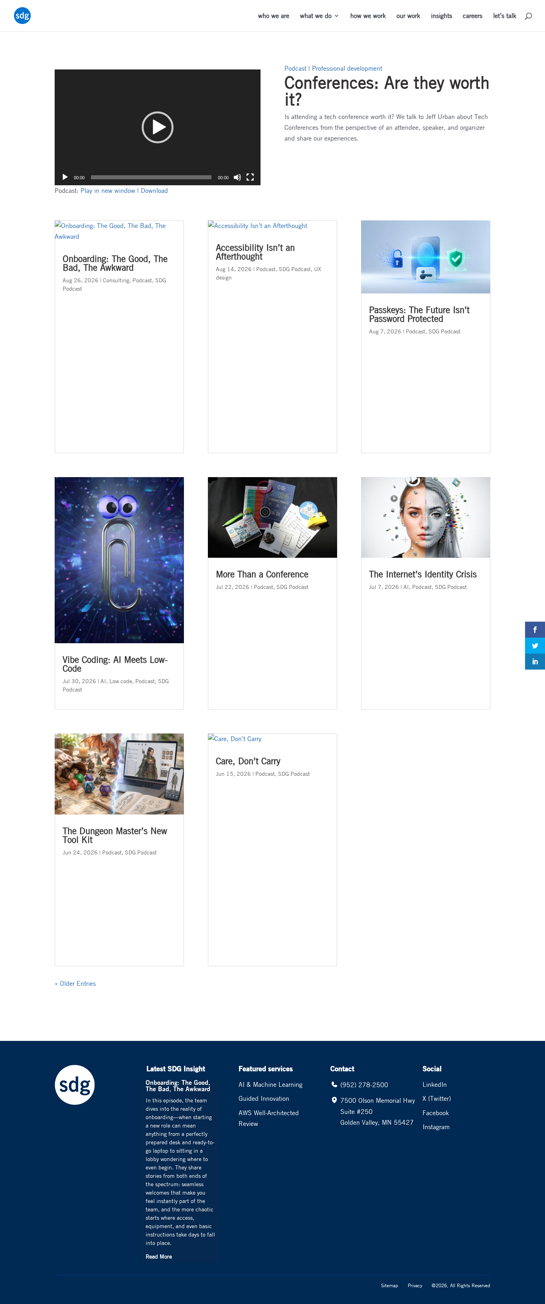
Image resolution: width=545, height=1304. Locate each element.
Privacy (415, 1285)
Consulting (116, 279)
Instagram (436, 1127)
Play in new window (108, 190)
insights (441, 16)
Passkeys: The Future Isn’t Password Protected (419, 314)
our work (408, 16)
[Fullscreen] (250, 177)
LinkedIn (435, 1084)
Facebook (436, 1113)
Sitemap (389, 1285)
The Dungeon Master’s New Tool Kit (115, 835)
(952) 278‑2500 (364, 1085)
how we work (368, 16)
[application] (158, 127)
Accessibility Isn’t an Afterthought (255, 252)
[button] (158, 127)
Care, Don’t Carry (248, 761)
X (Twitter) (437, 1098)
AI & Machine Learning (270, 1084)
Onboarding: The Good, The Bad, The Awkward (115, 263)
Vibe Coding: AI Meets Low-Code (115, 664)
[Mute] (237, 177)
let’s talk (504, 16)
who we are (273, 16)
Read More (159, 1256)
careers (472, 16)
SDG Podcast (141, 852)
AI (103, 680)
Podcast (295, 68)
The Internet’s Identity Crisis (423, 574)
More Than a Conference (262, 574)
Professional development (347, 68)
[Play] (65, 177)
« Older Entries (75, 983)
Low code (120, 680)
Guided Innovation (264, 1098)
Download (154, 190)
